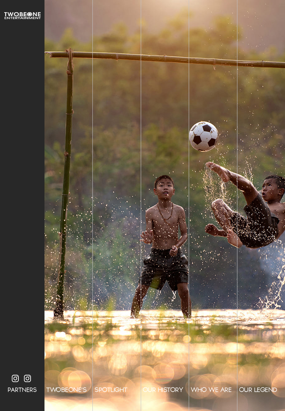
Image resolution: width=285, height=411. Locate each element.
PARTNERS (22, 390)
